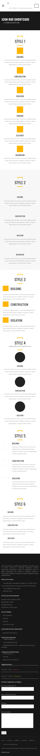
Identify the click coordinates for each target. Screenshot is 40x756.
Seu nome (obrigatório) (8, 685)
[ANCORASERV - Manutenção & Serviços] (20, 5)
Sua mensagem (6, 712)
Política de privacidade (10, 744)
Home (3, 740)
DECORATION (20, 155)
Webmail (31, 740)
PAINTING (20, 115)
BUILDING (20, 56)
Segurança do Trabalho (10, 659)
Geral (4, 656)
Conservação (7, 653)
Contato (24, 740)
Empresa (16, 740)
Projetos (5, 618)
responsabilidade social (10, 642)
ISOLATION (20, 96)
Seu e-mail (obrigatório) (8, 694)
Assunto (4, 703)
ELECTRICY (20, 135)
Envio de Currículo (8, 624)
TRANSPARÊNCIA (9, 639)
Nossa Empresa (7, 615)
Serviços (5, 621)
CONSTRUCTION (20, 76)
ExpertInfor (5, 752)
